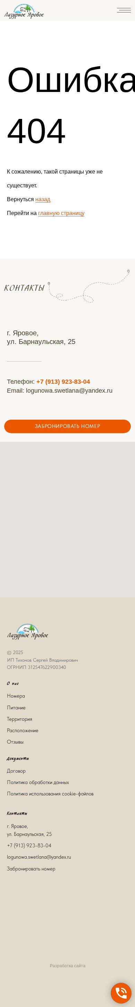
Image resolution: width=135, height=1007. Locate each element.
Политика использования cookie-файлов (50, 794)
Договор (16, 771)
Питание (16, 708)
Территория (19, 719)
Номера (16, 696)
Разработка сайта (68, 965)
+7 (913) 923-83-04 (63, 381)
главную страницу (61, 213)
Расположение (22, 730)
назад (42, 199)
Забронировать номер (31, 869)
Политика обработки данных (38, 782)
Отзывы (15, 742)
